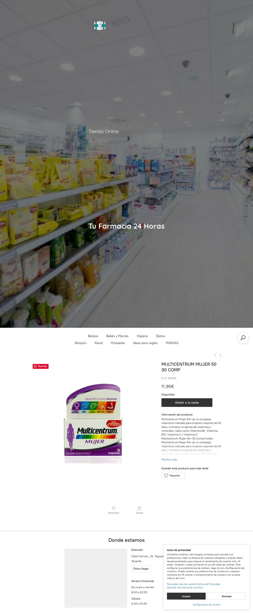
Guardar (42, 366)
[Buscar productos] (243, 338)
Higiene (142, 336)
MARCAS (172, 343)
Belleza (93, 336)
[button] (173, 475)
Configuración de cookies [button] (206, 604)
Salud (99, 343)
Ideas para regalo (145, 343)
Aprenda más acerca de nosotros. (185, 587)
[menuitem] (215, 355)
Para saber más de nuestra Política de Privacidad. (194, 584)
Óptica (160, 336)
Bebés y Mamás (117, 336)
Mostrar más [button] (169, 459)
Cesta (139, 512)
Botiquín (80, 343)
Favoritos (113, 512)
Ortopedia (118, 343)
